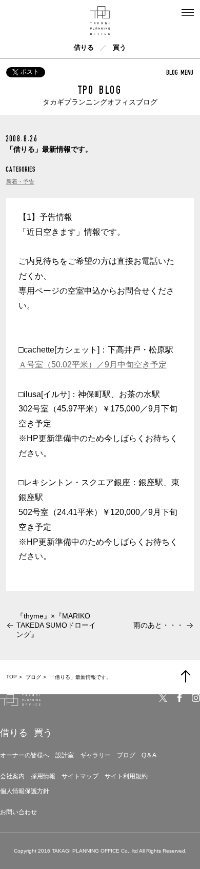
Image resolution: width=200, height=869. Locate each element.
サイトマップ (80, 776)
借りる (84, 47)
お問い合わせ (18, 812)
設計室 (64, 755)
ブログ (126, 755)
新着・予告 (20, 181)
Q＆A (149, 755)
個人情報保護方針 (24, 791)
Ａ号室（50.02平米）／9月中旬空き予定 (92, 364)
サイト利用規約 (126, 776)
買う (119, 47)
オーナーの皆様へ (24, 755)
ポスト (30, 71)
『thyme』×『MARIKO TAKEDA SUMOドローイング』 (56, 625)
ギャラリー (95, 755)
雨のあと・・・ (158, 625)
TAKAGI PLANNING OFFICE (85, 851)
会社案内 (12, 776)
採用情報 (43, 776)
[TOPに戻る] (185, 676)
